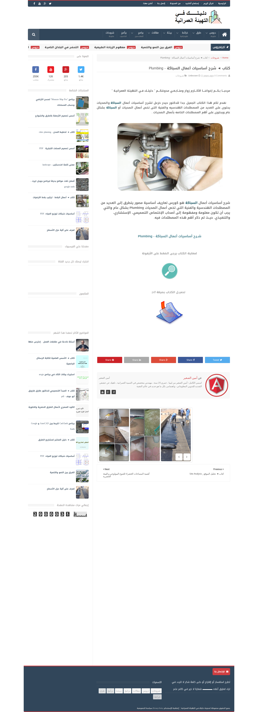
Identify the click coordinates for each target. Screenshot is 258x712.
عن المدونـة (175, 3)
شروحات (110, 34)
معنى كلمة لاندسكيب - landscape (58, 165)
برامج (139, 34)
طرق (198, 33)
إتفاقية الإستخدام (171, 708)
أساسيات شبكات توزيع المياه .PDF (57, 214)
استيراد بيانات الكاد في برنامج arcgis (57, 374)
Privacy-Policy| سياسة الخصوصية (150, 708)
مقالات (155, 33)
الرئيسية (222, 3)
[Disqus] (163, 530)
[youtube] (39, 3)
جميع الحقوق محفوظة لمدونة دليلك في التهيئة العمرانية (205, 708)
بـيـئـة (169, 33)
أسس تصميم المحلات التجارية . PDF (57, 148)
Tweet (216, 360)
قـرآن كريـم (208, 3)
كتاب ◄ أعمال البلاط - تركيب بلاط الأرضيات (54, 197)
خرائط (184, 34)
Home (225, 57)
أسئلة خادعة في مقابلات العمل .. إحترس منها (51, 342)
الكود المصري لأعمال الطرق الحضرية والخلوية (51, 407)
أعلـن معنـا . (147, 3)
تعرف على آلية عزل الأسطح (61, 230)
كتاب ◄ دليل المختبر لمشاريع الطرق (56, 440)
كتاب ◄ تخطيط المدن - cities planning (57, 132)
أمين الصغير (190, 378)
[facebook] (34, 3)
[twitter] (50, 3)
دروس (212, 34)
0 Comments (220, 75)
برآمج (123, 34)
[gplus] (44, 3)
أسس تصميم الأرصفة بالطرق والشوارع (55, 116)
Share (189, 360)
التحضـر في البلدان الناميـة (70, 47)
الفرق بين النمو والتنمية (164, 47)
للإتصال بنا (219, 672)
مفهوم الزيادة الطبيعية (117, 47)
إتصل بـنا (161, 3)
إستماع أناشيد (192, 3)
